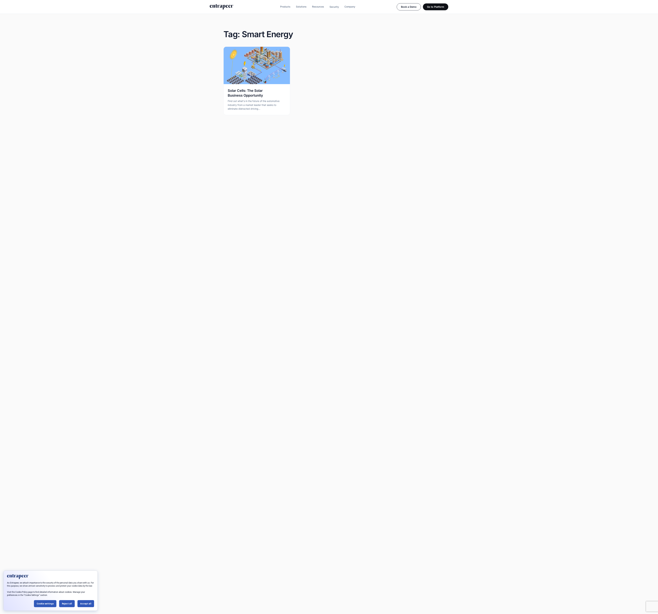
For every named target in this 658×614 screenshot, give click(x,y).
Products (285, 6)
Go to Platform (435, 6)
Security (334, 6)
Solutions (301, 6)
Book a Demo (409, 6)
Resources (318, 6)
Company (349, 6)
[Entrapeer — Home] (221, 7)
